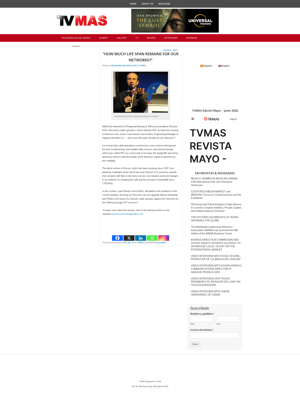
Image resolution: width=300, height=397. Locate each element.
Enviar (195, 344)
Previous (166, 50)
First (192, 324)
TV (136, 38)
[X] (129, 238)
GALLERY (122, 38)
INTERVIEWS (171, 38)
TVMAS (143, 65)
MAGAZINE (164, 4)
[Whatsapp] (152, 238)
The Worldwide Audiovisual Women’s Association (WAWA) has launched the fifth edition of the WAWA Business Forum (214, 230)
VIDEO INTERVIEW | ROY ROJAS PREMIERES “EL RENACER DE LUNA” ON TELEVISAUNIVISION (215, 281)
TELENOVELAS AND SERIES (75, 38)
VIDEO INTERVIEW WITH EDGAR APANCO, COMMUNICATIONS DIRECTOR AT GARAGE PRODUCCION (216, 268)
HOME (133, 4)
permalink (161, 243)
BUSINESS (191, 38)
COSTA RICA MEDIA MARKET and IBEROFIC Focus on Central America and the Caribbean (216, 194)
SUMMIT (103, 38)
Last (218, 324)
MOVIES (151, 38)
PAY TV (131, 243)
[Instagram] (163, 238)
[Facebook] (117, 238)
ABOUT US (147, 4)
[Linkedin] (140, 238)
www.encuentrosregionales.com (127, 214)
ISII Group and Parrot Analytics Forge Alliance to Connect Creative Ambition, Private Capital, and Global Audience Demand (216, 207)
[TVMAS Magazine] (82, 20)
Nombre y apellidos (202, 313)
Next (176, 50)
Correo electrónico (202, 330)
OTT (125, 243)
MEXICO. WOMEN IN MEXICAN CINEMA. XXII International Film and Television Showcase (214, 181)
